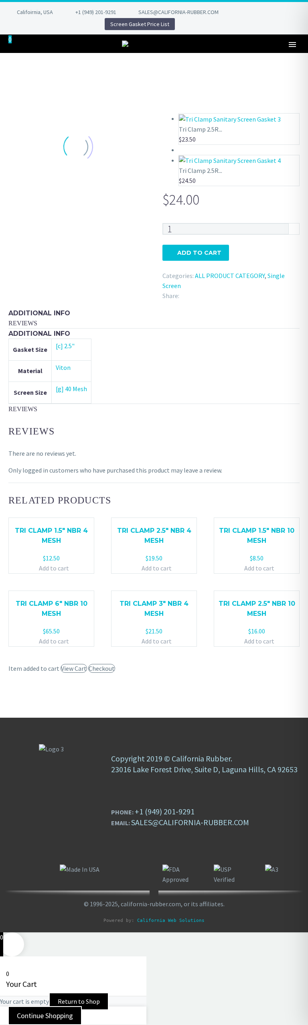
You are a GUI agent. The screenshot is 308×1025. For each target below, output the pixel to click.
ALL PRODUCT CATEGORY (230, 276)
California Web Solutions (171, 920)
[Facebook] (12, 24)
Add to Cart (199, 252)
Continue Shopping (45, 1015)
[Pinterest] (61, 24)
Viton (63, 367)
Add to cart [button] (54, 568)
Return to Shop (79, 1001)
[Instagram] (49, 24)
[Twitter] (36, 24)
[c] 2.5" (65, 346)
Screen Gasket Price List (139, 24)
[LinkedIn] (24, 24)
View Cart (74, 668)
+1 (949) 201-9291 (95, 12)
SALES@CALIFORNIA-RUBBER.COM (178, 12)
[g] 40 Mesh (71, 389)
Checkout (102, 668)
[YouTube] (73, 24)
